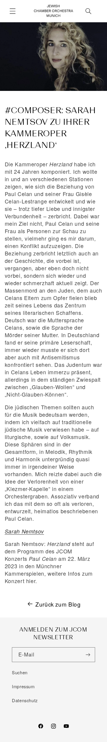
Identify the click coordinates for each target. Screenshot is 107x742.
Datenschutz (25, 700)
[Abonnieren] (88, 654)
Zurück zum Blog (58, 604)
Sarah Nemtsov (24, 531)
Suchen (20, 672)
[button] (12, 11)
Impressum (23, 686)
